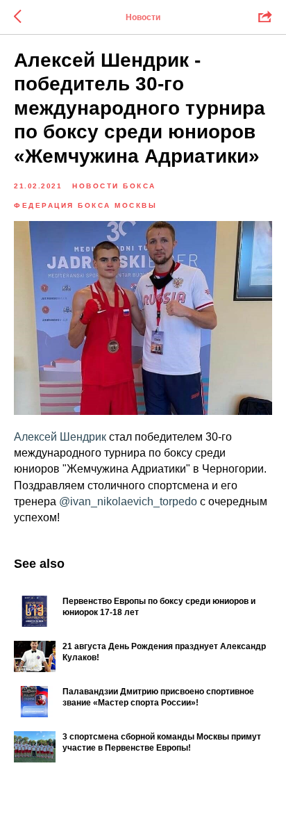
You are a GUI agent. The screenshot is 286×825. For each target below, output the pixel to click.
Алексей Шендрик (61, 437)
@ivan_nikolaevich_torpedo (128, 501)
